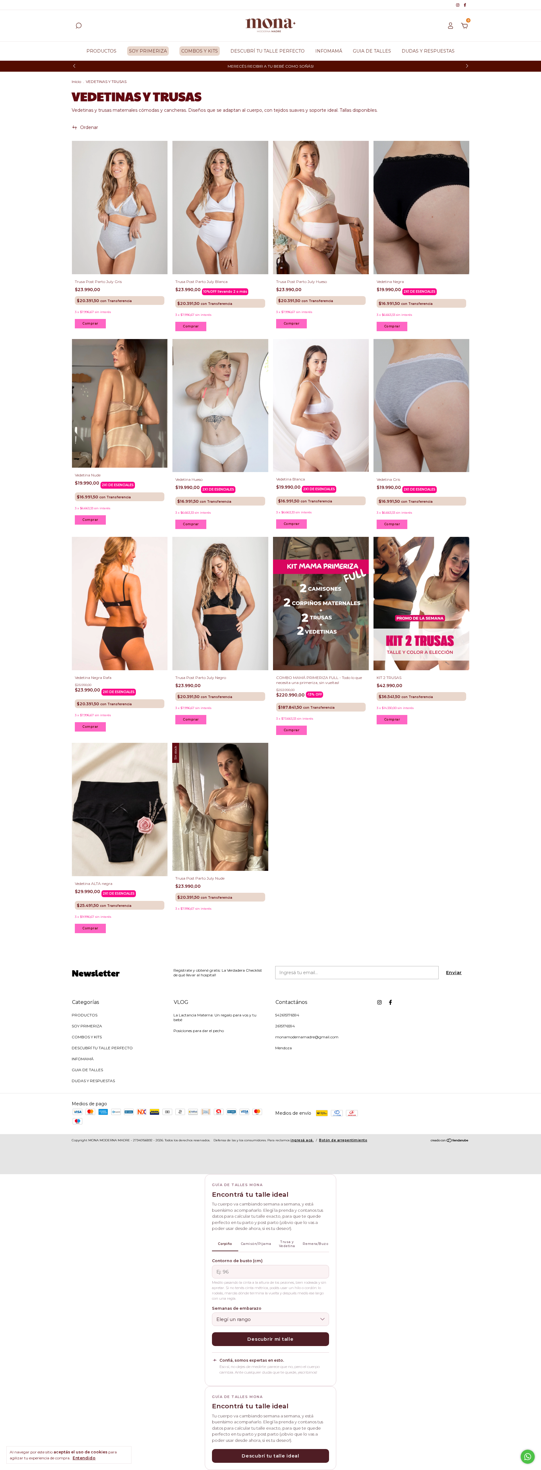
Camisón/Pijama (256, 1244)
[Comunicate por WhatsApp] (528, 1457)
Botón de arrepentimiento (343, 1140)
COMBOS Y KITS (199, 51)
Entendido (84, 1458)
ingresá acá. (302, 1140)
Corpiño (225, 1244)
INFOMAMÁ (328, 51)
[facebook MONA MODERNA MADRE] (465, 5)
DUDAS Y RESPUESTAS (428, 51)
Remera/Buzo (316, 1244)
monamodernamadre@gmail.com (306, 1037)
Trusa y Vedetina (287, 1244)
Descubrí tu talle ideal (270, 1456)
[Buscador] (78, 27)
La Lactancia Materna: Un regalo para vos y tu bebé (214, 1017)
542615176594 (287, 1015)
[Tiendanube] (449, 1141)
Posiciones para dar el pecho (198, 1030)
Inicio (76, 81)
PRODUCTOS (101, 51)
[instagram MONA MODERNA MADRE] (458, 5)
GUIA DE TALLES (372, 51)
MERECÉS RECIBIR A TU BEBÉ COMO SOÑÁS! (271, 66)
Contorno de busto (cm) (237, 1260)
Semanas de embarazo (236, 1308)
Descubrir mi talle (270, 1339)
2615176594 (285, 1026)
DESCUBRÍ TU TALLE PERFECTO (267, 51)
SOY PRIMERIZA (148, 51)
